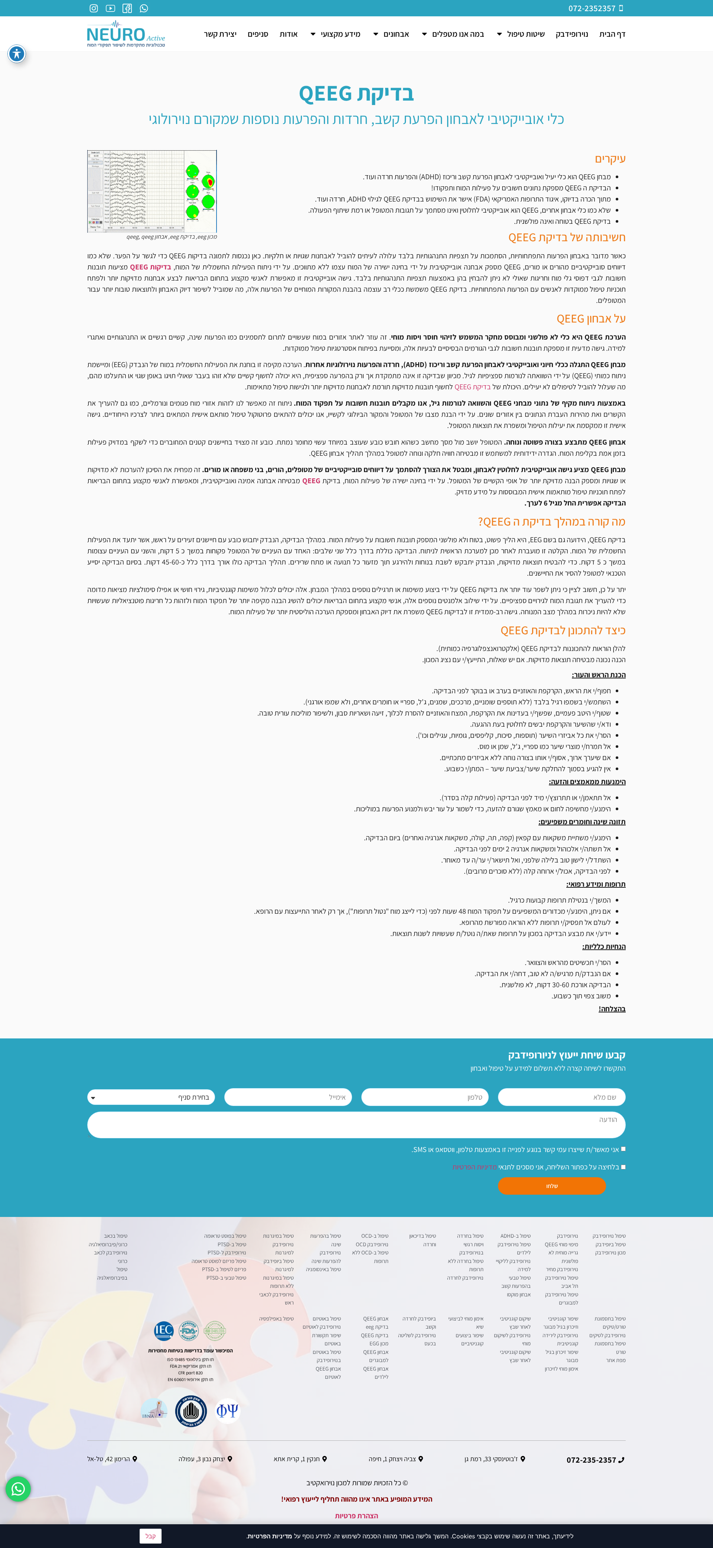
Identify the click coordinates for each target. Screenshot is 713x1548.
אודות (289, 34)
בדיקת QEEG (473, 387)
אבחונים (396, 34)
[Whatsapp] (143, 8)
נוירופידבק (572, 34)
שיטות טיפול (526, 34)
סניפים (258, 34)
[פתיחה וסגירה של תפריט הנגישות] (17, 54)
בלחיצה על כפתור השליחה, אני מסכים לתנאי (536, 1167)
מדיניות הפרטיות (474, 1167)
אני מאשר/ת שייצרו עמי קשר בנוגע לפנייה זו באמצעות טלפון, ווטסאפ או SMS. (515, 1149)
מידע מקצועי (341, 34)
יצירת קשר (220, 34)
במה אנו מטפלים (458, 34)
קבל (151, 1536)
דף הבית (612, 34)
